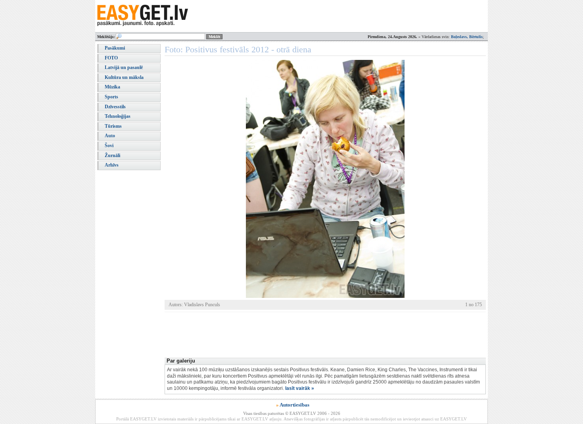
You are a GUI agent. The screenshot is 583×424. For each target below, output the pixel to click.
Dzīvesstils (115, 106)
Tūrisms (113, 126)
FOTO (111, 58)
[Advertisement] (309, 334)
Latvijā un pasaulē (124, 67)
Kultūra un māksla (124, 77)
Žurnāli (112, 155)
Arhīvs (112, 165)
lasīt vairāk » (299, 388)
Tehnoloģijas (117, 116)
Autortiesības (294, 405)
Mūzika (112, 87)
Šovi (109, 145)
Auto (110, 135)
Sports (111, 97)
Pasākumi (115, 48)
